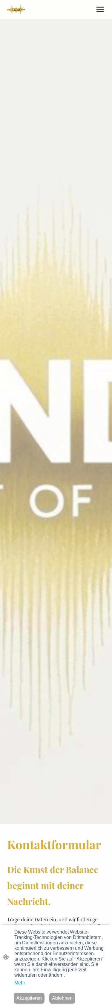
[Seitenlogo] (16, 9)
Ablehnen (62, 998)
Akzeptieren (29, 998)
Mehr (19, 982)
